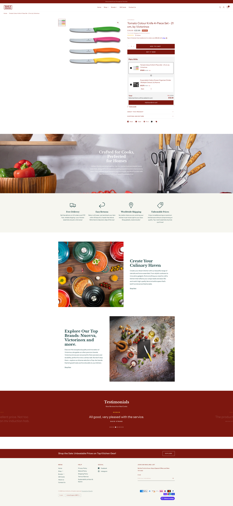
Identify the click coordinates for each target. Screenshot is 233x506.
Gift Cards (123, 7)
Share (131, 121)
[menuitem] (99, 7)
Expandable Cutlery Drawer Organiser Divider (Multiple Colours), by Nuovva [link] (155, 81)
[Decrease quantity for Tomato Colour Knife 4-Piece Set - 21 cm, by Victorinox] (128, 46)
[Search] (220, 7)
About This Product (135, 111)
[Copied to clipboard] (157, 121)
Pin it (147, 121)
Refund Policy (82, 471)
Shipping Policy (83, 474)
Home (99, 7)
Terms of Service (83, 476)
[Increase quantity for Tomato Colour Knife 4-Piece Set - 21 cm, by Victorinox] (133, 46)
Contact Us (132, 7)
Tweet (139, 121)
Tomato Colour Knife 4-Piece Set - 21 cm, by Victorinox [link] (154, 66)
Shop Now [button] (133, 288)
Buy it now (151, 52)
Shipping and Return (135, 116)
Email (139, 475)
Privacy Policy (82, 468)
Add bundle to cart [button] (151, 102)
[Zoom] (118, 22)
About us (61, 480)
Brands (113, 7)
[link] (136, 68)
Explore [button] (168, 453)
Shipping (136, 33)
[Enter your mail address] (173, 478)
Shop (105, 7)
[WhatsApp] (152, 121)
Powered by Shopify (87, 491)
